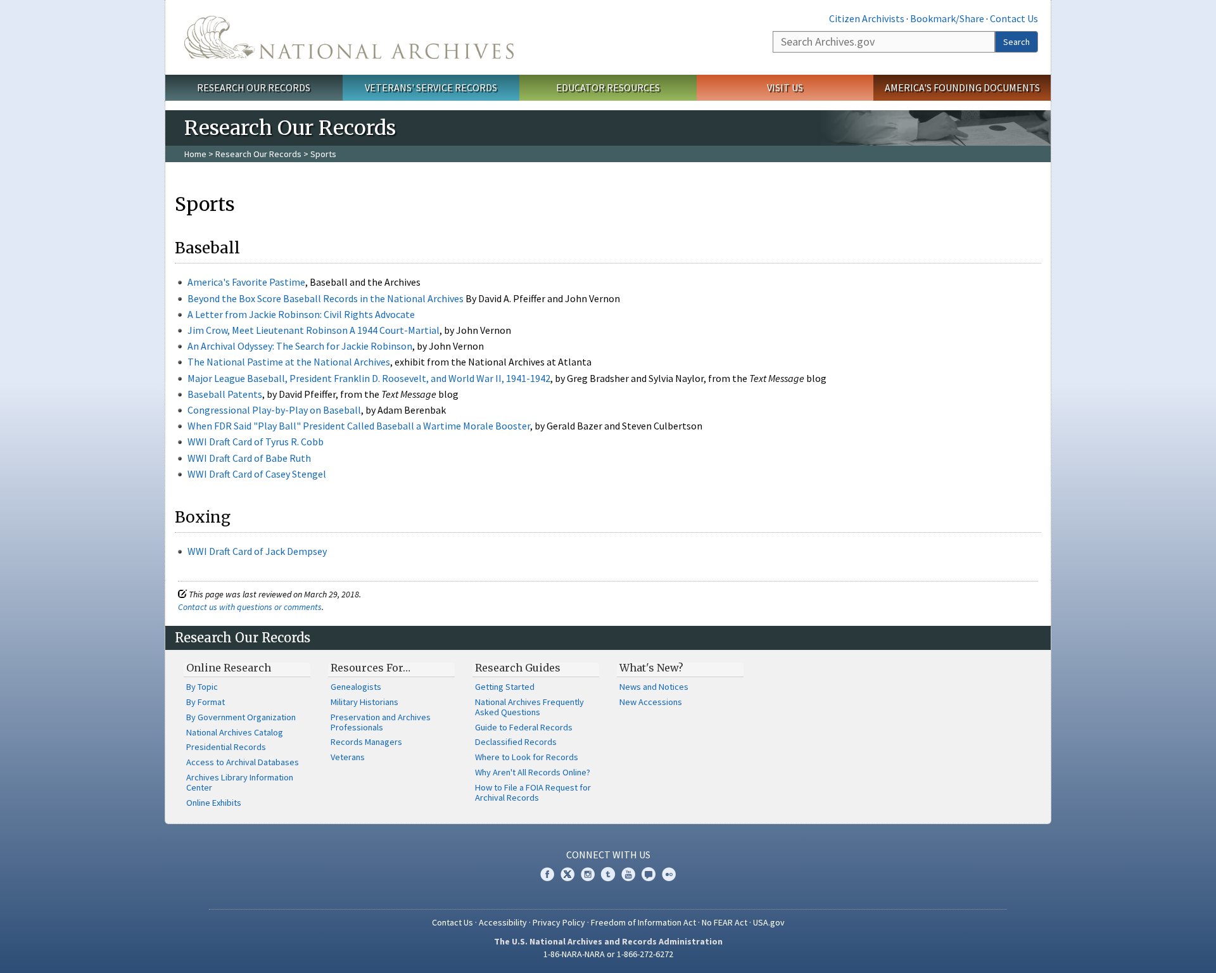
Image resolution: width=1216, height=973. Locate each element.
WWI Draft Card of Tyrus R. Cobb (255, 441)
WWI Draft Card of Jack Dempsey (257, 551)
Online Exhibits (213, 802)
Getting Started (505, 686)
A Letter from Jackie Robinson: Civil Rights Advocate (301, 314)
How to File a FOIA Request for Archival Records (533, 792)
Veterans (348, 757)
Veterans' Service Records (431, 87)
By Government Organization (241, 717)
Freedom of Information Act (643, 922)
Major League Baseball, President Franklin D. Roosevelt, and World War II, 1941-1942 (368, 378)
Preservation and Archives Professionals (381, 722)
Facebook (547, 874)
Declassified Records (516, 741)
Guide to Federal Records (524, 727)
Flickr (668, 874)
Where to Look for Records (526, 757)
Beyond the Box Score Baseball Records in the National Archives (325, 298)
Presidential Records (226, 747)
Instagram (587, 874)
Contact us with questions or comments (250, 607)
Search (1016, 42)
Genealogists (356, 686)
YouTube (628, 874)
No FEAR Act (724, 922)
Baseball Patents (224, 394)
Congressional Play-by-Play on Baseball (274, 410)
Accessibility (503, 922)
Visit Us (785, 87)
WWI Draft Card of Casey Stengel (256, 473)
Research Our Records (253, 87)
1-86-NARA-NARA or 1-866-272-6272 (608, 954)
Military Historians (364, 702)
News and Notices (653, 686)
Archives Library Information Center (239, 782)
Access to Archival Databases (242, 762)
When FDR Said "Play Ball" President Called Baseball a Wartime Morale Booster (358, 425)
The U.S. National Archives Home (349, 37)
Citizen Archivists (866, 18)
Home (195, 154)
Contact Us (1014, 18)
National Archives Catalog (234, 732)
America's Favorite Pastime (246, 282)
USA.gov (769, 922)
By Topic (202, 686)
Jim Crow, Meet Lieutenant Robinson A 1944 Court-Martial (313, 330)
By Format (205, 702)
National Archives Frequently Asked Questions (529, 707)
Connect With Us (608, 854)
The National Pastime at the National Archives (288, 361)
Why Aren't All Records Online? (532, 772)
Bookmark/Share (947, 18)
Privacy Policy (559, 922)
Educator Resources (608, 87)
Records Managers (366, 741)
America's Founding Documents (962, 87)
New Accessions (650, 702)
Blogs (648, 874)
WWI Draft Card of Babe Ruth (249, 458)
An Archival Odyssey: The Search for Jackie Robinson (299, 346)
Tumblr (608, 874)
